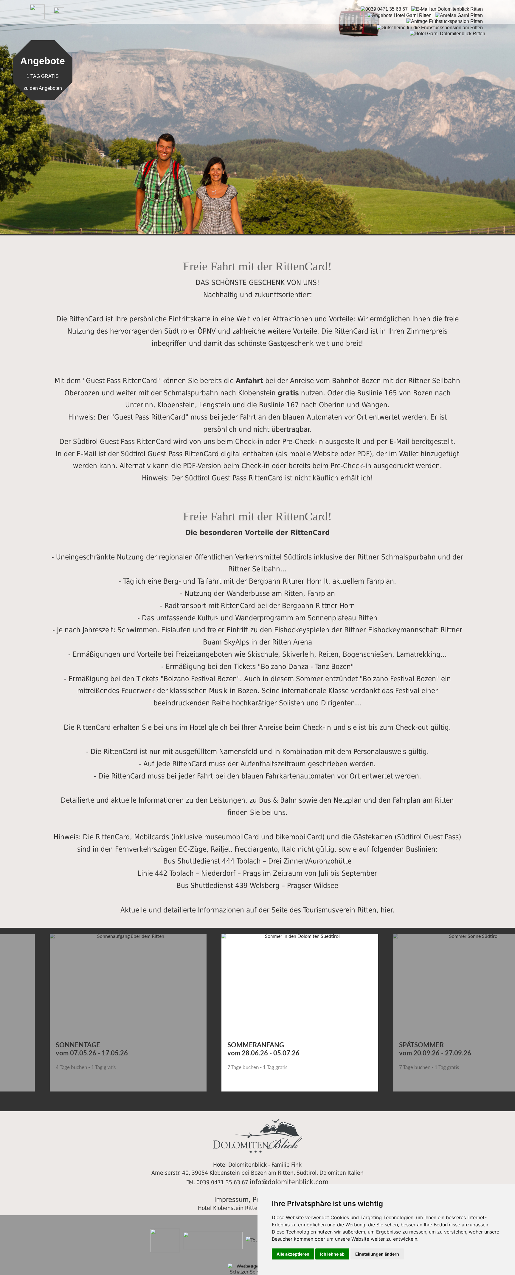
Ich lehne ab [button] (332, 1254)
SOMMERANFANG (213, 1045)
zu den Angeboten (43, 88)
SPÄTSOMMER (379, 1045)
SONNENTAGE (35, 1045)
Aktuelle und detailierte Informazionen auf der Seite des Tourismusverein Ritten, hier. (257, 910)
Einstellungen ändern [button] (377, 1254)
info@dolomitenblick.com (289, 1182)
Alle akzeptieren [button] (293, 1254)
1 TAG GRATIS (43, 76)
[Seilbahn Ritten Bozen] (257, 104)
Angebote (42, 61)
